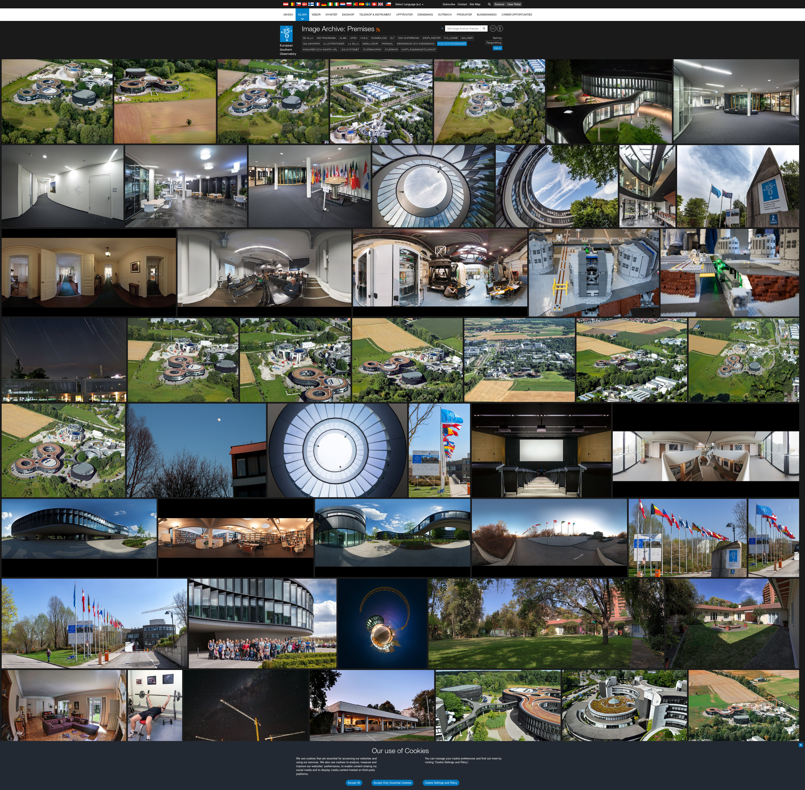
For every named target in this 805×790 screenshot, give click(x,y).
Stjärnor (391, 49)
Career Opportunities (517, 14)
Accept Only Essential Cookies (392, 782)
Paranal (387, 43)
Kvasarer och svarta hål (320, 49)
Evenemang (425, 14)
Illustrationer (333, 43)
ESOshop (348, 14)
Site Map (475, 4)
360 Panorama (326, 38)
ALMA (343, 38)
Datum (497, 48)
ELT (392, 38)
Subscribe (449, 4)
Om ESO (288, 14)
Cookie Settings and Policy (441, 782)
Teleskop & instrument (375, 14)
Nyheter (331, 14)
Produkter (464, 14)
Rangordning (494, 42)
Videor (316, 14)
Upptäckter (404, 14)
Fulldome (451, 38)
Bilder (302, 14)
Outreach (445, 14)
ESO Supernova (408, 38)
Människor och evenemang (415, 43)
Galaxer (467, 38)
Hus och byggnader (452, 43)
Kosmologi (379, 38)
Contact (462, 4)
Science (499, 4)
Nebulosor (370, 43)
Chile (364, 38)
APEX (353, 38)
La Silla (353, 43)
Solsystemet (350, 49)
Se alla (308, 38)
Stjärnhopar (372, 49)
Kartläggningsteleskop (419, 49)
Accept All (354, 782)
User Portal (514, 4)
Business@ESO (487, 14)
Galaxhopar (311, 43)
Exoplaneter (431, 38)
